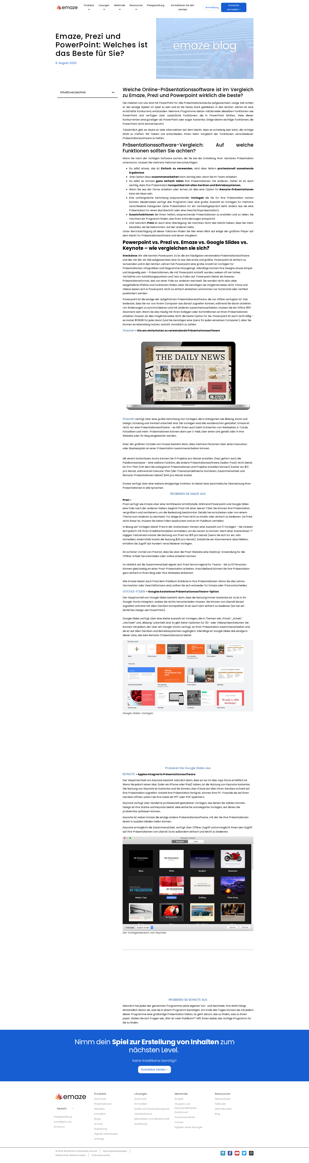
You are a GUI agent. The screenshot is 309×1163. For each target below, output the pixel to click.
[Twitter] (244, 1153)
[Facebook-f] (230, 1153)
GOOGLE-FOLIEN (134, 591)
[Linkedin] (223, 1153)
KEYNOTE (129, 774)
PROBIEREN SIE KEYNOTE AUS (188, 1000)
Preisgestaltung (155, 5)
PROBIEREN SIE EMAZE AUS (188, 494)
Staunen (129, 330)
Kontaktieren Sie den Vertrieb (182, 7)
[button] (233, 7)
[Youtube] (237, 1153)
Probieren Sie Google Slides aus (188, 768)
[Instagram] (251, 1153)
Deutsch (61, 1108)
